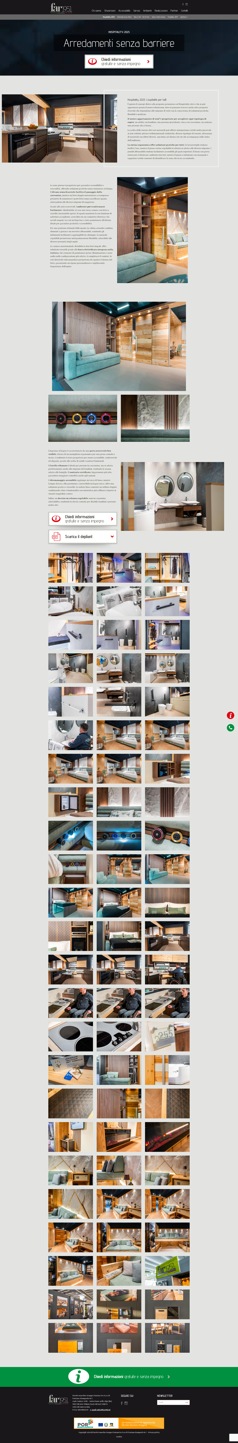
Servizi (136, 10)
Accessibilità (124, 10)
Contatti (184, 10)
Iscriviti (186, 1402)
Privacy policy (154, 1432)
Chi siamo (96, 10)
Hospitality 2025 (109, 17)
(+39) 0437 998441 (82, 1404)
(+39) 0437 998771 (100, 1404)
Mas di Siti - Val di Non (141, 17)
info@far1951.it (103, 1410)
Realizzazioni (161, 10)
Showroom (109, 10)
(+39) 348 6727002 (82, 1407)
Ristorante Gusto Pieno (124, 17)
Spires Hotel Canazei (158, 17)
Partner (174, 10)
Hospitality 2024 (173, 17)
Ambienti (147, 10)
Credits (119, 1437)
